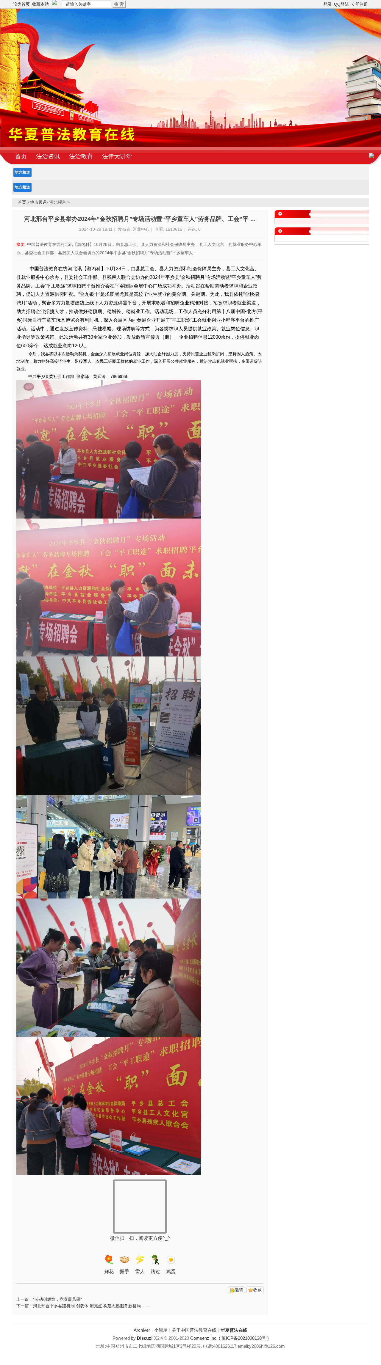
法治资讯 (48, 156)
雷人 (140, 1271)
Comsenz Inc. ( (205, 1338)
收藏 (257, 1289)
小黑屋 (161, 1330)
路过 (155, 1271)
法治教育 (81, 156)
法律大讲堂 (117, 156)
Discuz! (145, 1338)
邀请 (239, 1289)
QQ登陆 (341, 4)
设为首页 (21, 4)
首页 (21, 156)
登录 (327, 4)
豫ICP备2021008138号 (243, 1338)
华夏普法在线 (234, 1330)
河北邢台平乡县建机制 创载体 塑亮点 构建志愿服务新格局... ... (91, 1305)
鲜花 (109, 1271)
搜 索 (119, 4)
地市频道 (38, 202)
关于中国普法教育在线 (194, 1330)
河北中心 (141, 229)
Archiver (142, 1330)
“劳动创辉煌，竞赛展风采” (57, 1299)
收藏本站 (40, 4)
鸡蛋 (171, 1271)
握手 (124, 1271)
